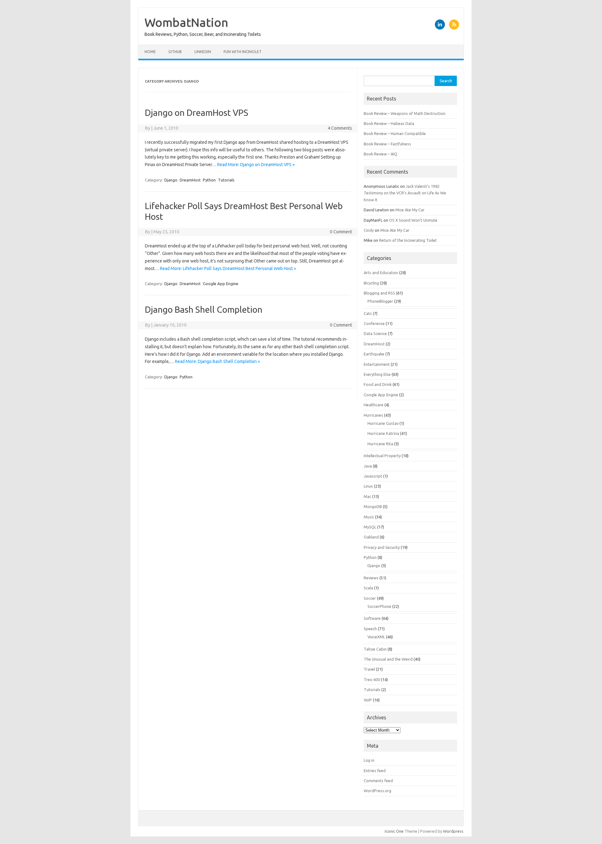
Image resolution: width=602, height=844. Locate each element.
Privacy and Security (382, 547)
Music (369, 517)
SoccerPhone (379, 606)
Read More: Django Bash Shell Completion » (217, 361)
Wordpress (453, 831)
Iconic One (394, 831)
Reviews (371, 578)
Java (368, 466)
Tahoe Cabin (375, 649)
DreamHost (190, 180)
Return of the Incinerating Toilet (408, 240)
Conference (374, 323)
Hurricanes (373, 415)
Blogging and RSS (379, 293)
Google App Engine (220, 283)
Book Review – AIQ (380, 154)
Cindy (369, 230)
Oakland (371, 537)
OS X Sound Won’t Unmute (413, 220)
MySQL (370, 527)
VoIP (368, 700)
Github (175, 52)
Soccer (370, 598)
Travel (369, 669)
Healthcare (373, 405)
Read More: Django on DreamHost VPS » (256, 164)
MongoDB (373, 506)
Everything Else (377, 374)
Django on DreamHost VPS (196, 112)
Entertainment (377, 364)
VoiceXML (376, 637)
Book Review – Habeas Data (389, 123)
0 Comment (341, 231)
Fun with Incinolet (242, 52)
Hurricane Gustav (383, 423)
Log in (369, 760)
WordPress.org (377, 790)
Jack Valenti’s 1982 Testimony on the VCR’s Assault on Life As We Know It (405, 193)
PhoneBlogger (380, 301)
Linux (368, 486)
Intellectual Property (382, 455)
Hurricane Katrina (383, 433)
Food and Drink (378, 384)
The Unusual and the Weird (388, 659)
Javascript (373, 476)
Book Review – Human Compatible (395, 133)
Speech (370, 628)
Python (209, 180)
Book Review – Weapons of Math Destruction (405, 113)
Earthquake (374, 354)
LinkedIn (202, 52)
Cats (368, 313)
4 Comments (340, 128)
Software (372, 618)
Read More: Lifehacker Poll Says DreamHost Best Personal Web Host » (228, 268)
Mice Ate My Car (410, 210)
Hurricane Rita (380, 443)
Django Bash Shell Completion (203, 309)
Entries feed (375, 770)
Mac (367, 496)
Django (170, 180)
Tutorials (226, 180)
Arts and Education (381, 272)
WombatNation (186, 22)
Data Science (375, 333)
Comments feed (378, 780)
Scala (368, 588)
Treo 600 (372, 679)
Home (150, 52)
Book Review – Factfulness (387, 144)
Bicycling (371, 283)
